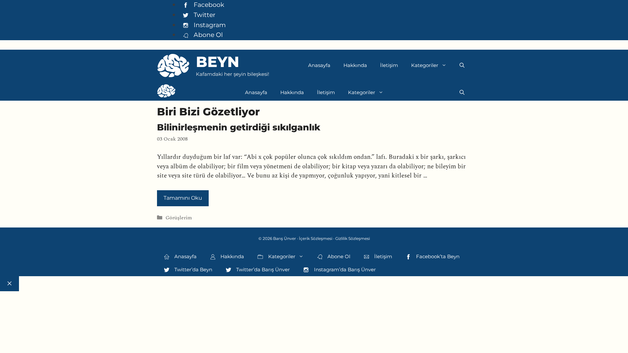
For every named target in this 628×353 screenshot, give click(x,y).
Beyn (217, 62)
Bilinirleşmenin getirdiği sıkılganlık (238, 127)
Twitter (204, 15)
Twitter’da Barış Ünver (262, 269)
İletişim (389, 65)
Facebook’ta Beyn (437, 256)
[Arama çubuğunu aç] (462, 65)
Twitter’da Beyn (192, 269)
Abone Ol (207, 35)
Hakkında (355, 65)
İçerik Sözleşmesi (315, 238)
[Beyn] (166, 92)
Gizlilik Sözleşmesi (352, 238)
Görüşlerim (179, 218)
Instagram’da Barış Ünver (344, 269)
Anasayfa (319, 65)
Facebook (208, 4)
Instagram (209, 25)
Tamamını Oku (183, 198)
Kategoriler (424, 65)
